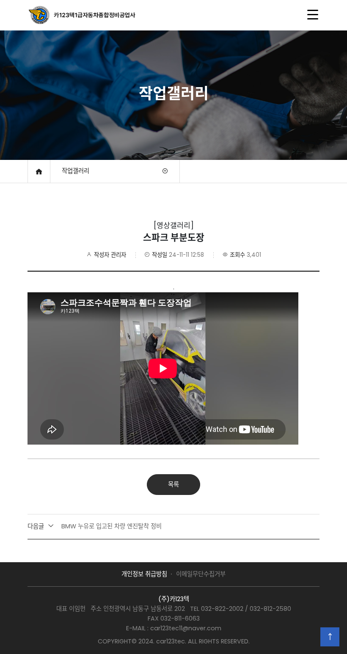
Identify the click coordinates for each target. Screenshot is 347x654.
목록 (173, 484)
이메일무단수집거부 (201, 574)
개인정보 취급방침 (144, 574)
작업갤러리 (75, 171)
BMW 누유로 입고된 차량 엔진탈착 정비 (95, 526)
